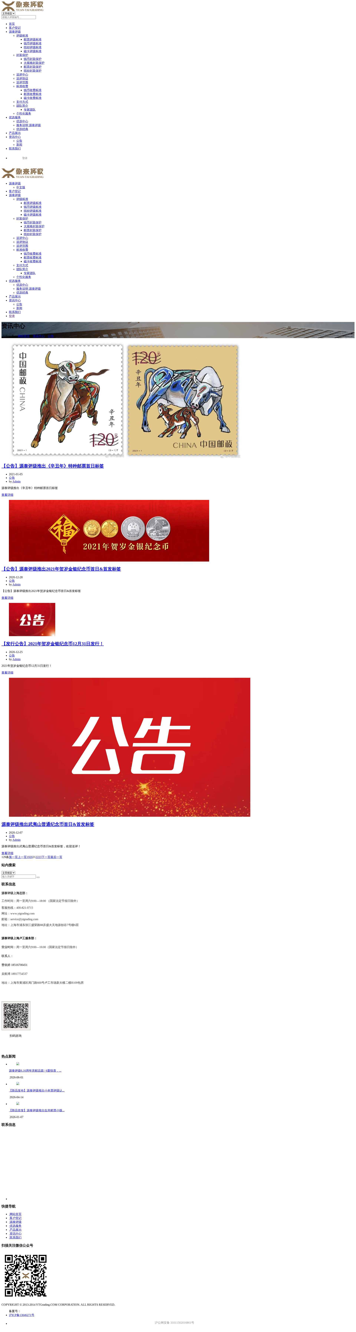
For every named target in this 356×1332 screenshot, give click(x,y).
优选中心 (22, 121)
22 (37, 857)
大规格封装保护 (34, 62)
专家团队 (30, 109)
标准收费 (22, 86)
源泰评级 (15, 31)
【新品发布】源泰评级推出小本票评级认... (37, 1090)
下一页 (46, 857)
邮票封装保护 (33, 66)
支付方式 (22, 101)
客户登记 (15, 27)
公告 (19, 140)
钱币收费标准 (33, 90)
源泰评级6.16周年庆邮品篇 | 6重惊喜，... (35, 1070)
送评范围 (22, 82)
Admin (16, 481)
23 (40, 857)
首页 (12, 23)
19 (28, 857)
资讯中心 (15, 136)
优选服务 (15, 117)
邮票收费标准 (33, 94)
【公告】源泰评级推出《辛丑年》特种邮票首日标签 (52, 466)
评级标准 (22, 35)
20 (31, 857)
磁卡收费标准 (33, 97)
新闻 (19, 144)
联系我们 (15, 148)
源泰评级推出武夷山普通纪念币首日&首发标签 (47, 824)
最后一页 (56, 857)
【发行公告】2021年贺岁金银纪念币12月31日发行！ (52, 643)
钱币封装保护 (33, 58)
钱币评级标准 (33, 43)
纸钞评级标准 (33, 47)
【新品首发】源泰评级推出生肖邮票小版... (37, 1110)
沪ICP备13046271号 (21, 1315)
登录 (12, 316)
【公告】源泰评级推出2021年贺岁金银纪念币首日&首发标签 (61, 569)
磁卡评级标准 (33, 51)
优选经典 (22, 129)
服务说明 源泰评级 (28, 125)
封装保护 (22, 55)
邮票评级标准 (33, 39)
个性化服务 (23, 113)
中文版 (20, 187)
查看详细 (7, 494)
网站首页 (24, 336)
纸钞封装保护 (33, 70)
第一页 (13, 857)
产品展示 (15, 133)
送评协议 (22, 78)
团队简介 (22, 105)
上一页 (22, 857)
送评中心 (22, 74)
